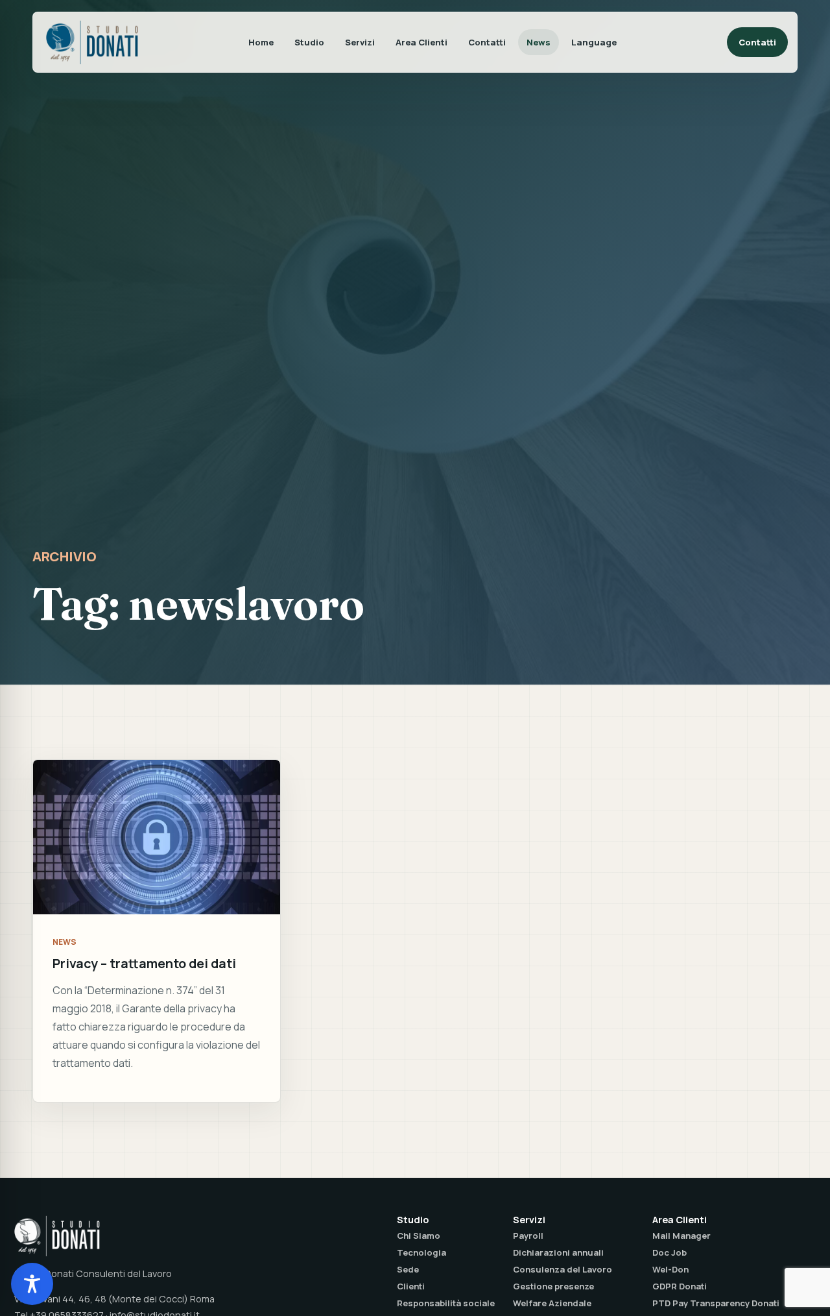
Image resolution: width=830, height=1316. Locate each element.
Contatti (487, 42)
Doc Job (669, 1252)
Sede (408, 1269)
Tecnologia (421, 1252)
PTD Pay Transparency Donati (715, 1303)
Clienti (411, 1286)
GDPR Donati (679, 1286)
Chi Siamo (418, 1235)
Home (261, 42)
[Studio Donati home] (92, 42)
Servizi (360, 42)
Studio (309, 42)
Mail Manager (681, 1235)
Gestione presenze (553, 1286)
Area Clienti (421, 42)
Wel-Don (670, 1269)
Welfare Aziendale (552, 1303)
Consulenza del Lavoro (562, 1269)
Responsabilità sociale (446, 1303)
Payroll (528, 1235)
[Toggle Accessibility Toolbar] (32, 1283)
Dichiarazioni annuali (558, 1252)
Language (594, 42)
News (539, 42)
